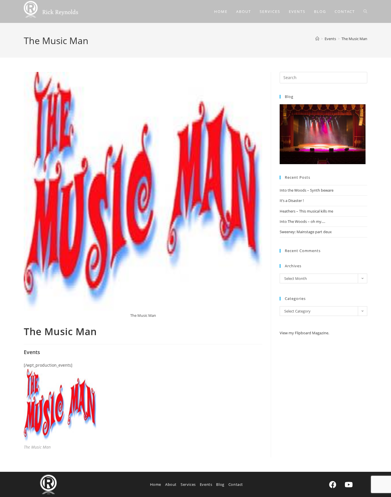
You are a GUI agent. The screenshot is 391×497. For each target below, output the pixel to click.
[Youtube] (348, 484)
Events (206, 484)
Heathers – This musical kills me (306, 211)
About (171, 484)
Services (188, 484)
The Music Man (354, 38)
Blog (220, 484)
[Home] (317, 38)
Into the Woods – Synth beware (306, 190)
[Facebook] (333, 484)
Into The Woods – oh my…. (302, 221)
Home (155, 484)
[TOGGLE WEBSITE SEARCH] (365, 11)
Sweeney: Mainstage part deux (306, 231)
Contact (235, 484)
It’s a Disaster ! (292, 200)
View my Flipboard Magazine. (304, 332)
